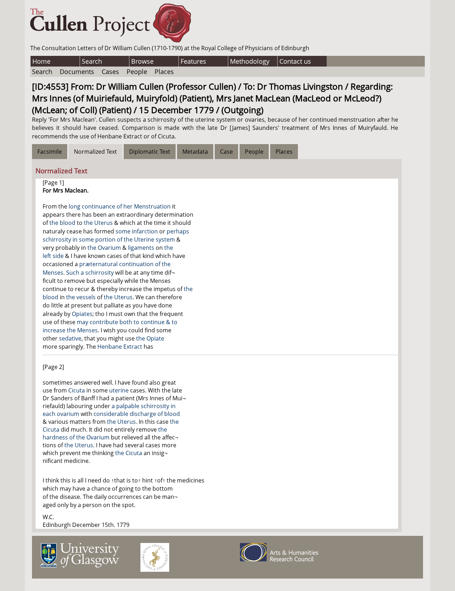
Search (92, 61)
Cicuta (76, 390)
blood (172, 414)
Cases (110, 71)
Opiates (82, 314)
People (137, 71)
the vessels (81, 297)
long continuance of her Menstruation (120, 206)
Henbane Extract (119, 346)
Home (41, 61)
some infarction (137, 231)
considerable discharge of (128, 414)
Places (164, 71)
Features (193, 61)
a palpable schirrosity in (144, 406)
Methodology (249, 61)
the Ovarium (104, 248)
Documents (77, 71)
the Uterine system (149, 239)
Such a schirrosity (90, 272)
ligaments (141, 248)
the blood (62, 223)
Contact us (295, 61)
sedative (70, 338)
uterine (119, 390)
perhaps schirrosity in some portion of (116, 235)
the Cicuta (128, 453)
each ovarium (61, 414)
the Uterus (98, 223)
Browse (142, 61)
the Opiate (150, 338)
